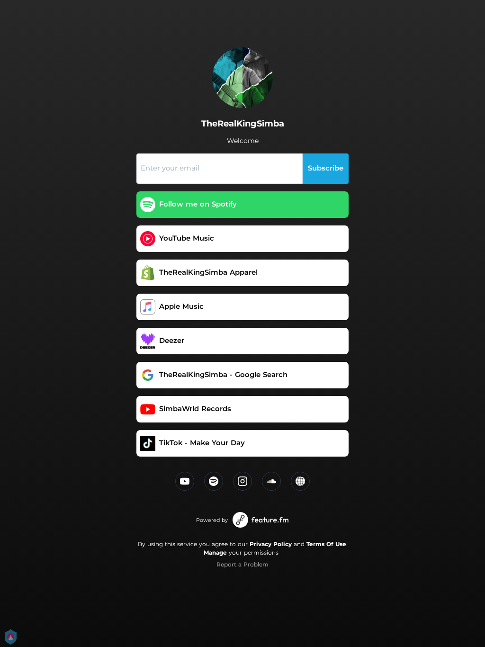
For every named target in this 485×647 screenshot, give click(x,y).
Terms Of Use (326, 544)
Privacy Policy (271, 544)
